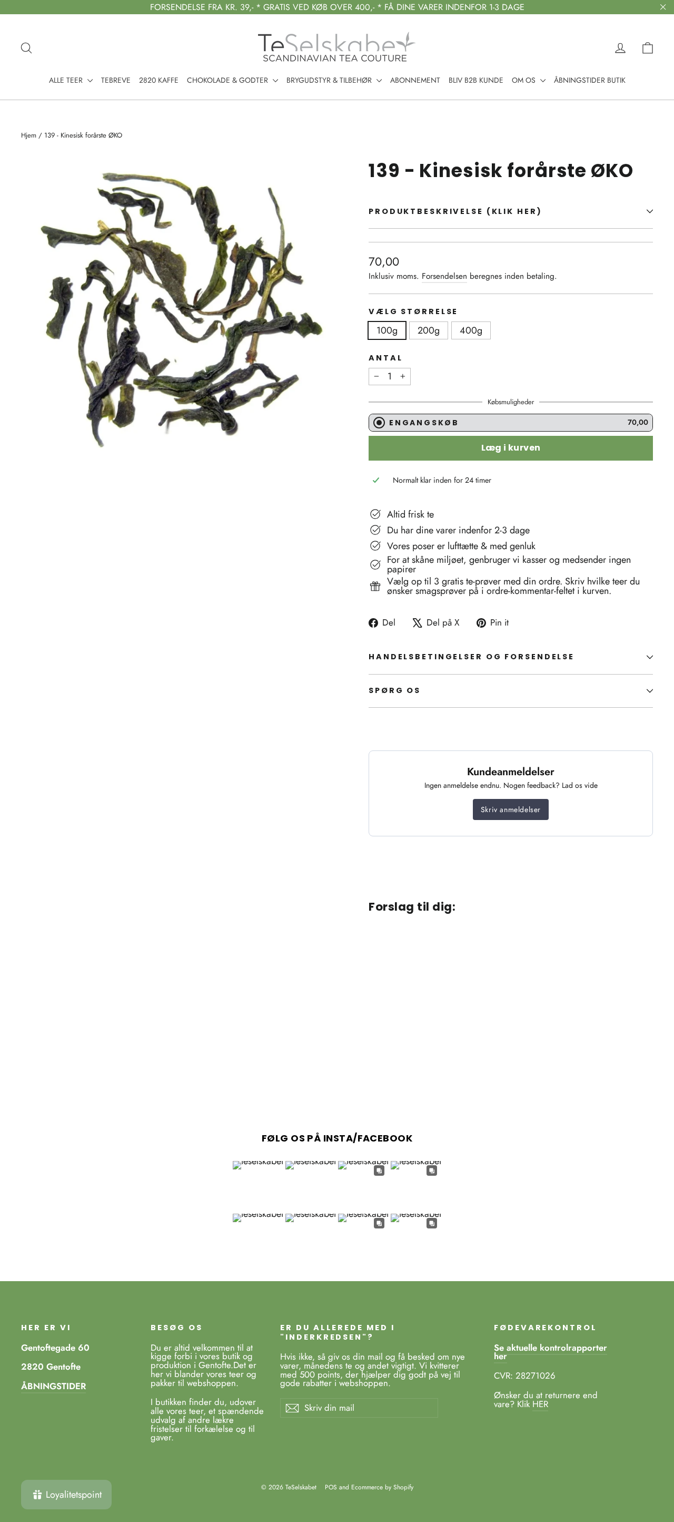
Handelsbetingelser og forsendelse (471, 656)
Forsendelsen (444, 276)
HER (540, 1404)
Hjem (28, 135)
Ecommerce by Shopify (382, 1487)
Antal (385, 358)
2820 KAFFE (159, 80)
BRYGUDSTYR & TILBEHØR (330, 80)
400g (471, 330)
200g (429, 330)
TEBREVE (116, 80)
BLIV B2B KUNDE (476, 80)
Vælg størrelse (413, 311)
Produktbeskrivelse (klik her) (455, 211)
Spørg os (395, 690)
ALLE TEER (67, 80)
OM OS (525, 80)
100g (387, 330)
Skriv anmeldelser (511, 809)
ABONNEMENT (415, 80)
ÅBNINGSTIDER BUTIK (590, 80)
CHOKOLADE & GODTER (228, 80)
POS (331, 1487)
